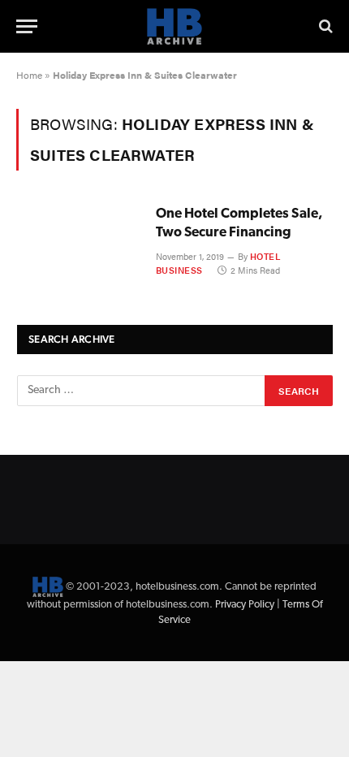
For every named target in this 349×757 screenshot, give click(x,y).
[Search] (324, 26)
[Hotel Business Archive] (174, 26)
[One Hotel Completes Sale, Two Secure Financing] (79, 243)
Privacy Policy (244, 604)
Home (29, 74)
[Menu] (26, 26)
